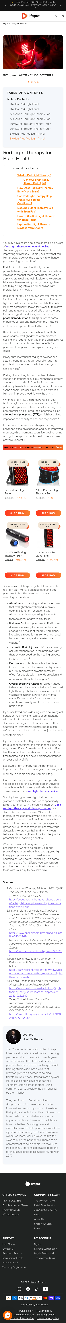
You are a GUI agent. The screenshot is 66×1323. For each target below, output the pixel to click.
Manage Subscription (45, 1249)
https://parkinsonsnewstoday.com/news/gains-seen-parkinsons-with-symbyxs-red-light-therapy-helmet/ (35, 974)
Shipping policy (46, 1315)
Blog (36, 1215)
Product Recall (10, 1263)
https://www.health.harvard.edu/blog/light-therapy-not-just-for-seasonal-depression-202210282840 (35, 992)
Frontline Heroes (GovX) (15, 1206)
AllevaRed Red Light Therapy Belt (30, 114)
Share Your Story (43, 1224)
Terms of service (24, 1315)
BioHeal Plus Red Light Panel (27, 134)
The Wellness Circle (45, 1201)
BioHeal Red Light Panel (24, 104)
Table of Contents (18, 99)
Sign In (37, 1244)
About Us (39, 1219)
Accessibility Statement (34, 1305)
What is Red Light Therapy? (34, 175)
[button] (4, 16)
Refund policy (25, 1311)
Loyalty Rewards (11, 1210)
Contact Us (8, 1249)
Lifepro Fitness (38, 1282)
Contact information (22, 1319)
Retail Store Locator (44, 1206)
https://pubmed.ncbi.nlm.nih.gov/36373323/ (35, 953)
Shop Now (19, 514)
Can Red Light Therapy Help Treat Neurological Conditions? (34, 200)
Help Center (9, 1244)
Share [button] (35, 82)
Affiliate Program (11, 1215)
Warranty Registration (14, 1267)
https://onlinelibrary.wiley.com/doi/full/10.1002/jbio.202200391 (35, 1016)
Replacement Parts (12, 1258)
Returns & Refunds (12, 1254)
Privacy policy (44, 1311)
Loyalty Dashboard (44, 1254)
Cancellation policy (48, 1319)
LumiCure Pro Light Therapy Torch (30, 124)
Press (37, 1229)
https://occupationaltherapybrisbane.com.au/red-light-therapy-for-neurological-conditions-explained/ (35, 903)
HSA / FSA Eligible (11, 1201)
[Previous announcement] (5, 5)
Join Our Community (45, 1210)
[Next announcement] (60, 5)
